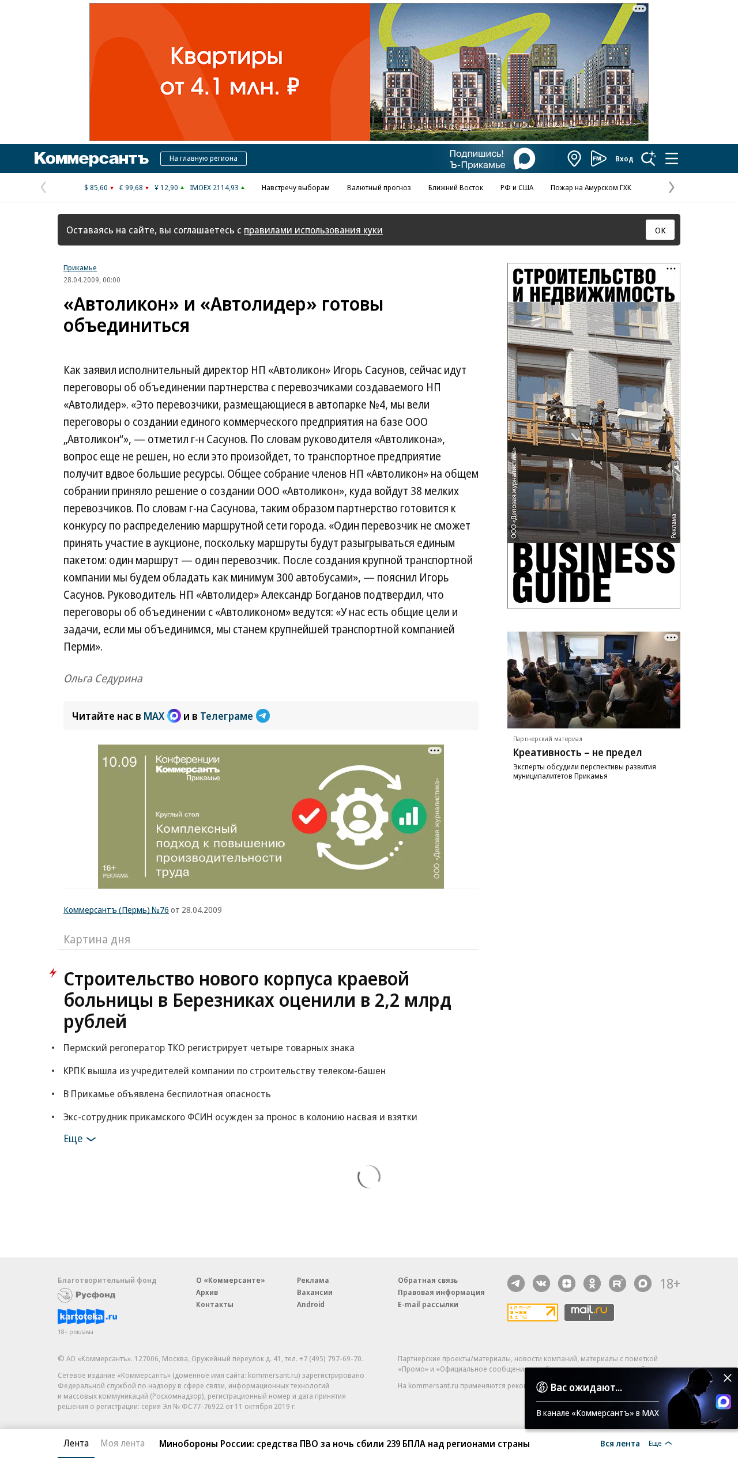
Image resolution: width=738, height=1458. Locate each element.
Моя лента (122, 1443)
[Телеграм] (516, 1283)
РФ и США (516, 187)
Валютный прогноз (379, 187)
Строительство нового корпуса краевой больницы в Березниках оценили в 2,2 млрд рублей (257, 999)
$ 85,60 (96, 187)
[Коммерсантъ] (92, 158)
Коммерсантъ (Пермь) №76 (116, 909)
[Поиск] (648, 158)
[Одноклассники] (592, 1283)
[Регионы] (574, 158)
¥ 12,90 (166, 187)
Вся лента (620, 1443)
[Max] (643, 1283)
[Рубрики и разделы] (671, 158)
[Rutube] (617, 1283)
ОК (660, 230)
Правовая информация (441, 1292)
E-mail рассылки (428, 1304)
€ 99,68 (131, 187)
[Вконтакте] (541, 1283)
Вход (624, 158)
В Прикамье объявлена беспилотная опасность (167, 1093)
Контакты (215, 1304)
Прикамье (80, 267)
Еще (72, 1138)
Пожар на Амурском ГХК (591, 187)
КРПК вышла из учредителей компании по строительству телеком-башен (224, 1070)
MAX (154, 716)
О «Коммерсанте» (230, 1280)
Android (311, 1304)
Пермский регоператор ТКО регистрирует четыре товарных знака (209, 1047)
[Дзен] (566, 1283)
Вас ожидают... (586, 1387)
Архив (207, 1292)
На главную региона (204, 158)
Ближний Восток (455, 187)
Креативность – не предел (577, 752)
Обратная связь (428, 1280)
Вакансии (315, 1292)
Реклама (313, 1280)
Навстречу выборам (296, 187)
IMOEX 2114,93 (214, 187)
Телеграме (226, 716)
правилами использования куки (313, 229)
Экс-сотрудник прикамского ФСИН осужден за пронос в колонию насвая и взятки (240, 1116)
